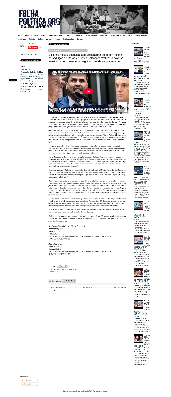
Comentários (56, 281)
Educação (32, 76)
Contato (80, 39)
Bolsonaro (57, 269)
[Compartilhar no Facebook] (66, 266)
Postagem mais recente (57, 287)
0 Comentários (70, 281)
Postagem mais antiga (118, 287)
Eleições (39, 76)
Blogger (105, 391)
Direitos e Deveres (56, 35)
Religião (32, 39)
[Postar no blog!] (60, 266)
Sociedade (22, 39)
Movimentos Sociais (118, 35)
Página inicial (88, 287)
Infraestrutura (39, 78)
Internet (48, 39)
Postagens (27, 380)
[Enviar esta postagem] (53, 266)
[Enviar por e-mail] (58, 266)
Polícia (32, 87)
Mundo (43, 35)
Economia (104, 35)
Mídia (130, 35)
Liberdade (39, 81)
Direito (24, 74)
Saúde (40, 39)
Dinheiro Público (91, 35)
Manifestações (68, 39)
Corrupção (78, 35)
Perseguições (69, 269)
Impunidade (27, 79)
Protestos (40, 89)
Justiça (57, 39)
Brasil (30, 70)
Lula (63, 269)
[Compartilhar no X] (63, 266)
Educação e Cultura (142, 35)
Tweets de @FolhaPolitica (29, 54)
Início (20, 35)
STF (76, 269)
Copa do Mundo (38, 70)
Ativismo (24, 70)
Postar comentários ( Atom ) (63, 291)
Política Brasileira (31, 35)
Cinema (68, 35)
